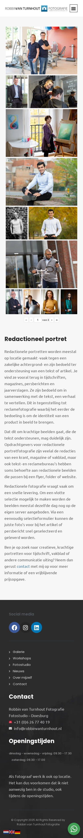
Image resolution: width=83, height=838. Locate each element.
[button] (73, 8)
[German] (18, 831)
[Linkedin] (36, 627)
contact (23, 566)
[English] (12, 831)
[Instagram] (25, 627)
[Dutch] (6, 831)
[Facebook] (14, 627)
